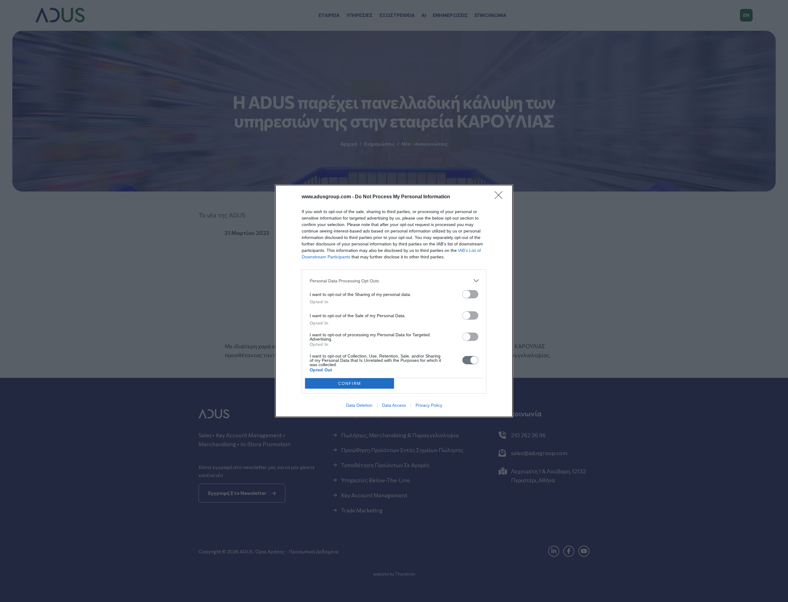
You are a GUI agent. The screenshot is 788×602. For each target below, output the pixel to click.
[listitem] (394, 280)
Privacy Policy (429, 405)
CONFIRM (349, 383)
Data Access (394, 405)
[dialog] (394, 301)
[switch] (470, 294)
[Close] (500, 197)
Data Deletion (359, 405)
